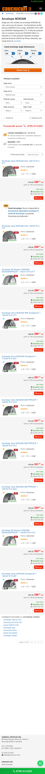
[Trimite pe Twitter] (41, 13)
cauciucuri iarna (9, 630)
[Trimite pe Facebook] (36, 13)
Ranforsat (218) (37, 118)
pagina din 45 (24, 642)
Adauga (39, 198)
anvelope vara (9, 627)
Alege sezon (8, 83)
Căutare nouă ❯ (22, 70)
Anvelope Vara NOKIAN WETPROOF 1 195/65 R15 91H (20, 400)
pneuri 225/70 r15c (11, 625)
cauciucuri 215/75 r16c (12, 622)
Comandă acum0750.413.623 (22, 126)
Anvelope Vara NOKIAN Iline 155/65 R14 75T (20, 226)
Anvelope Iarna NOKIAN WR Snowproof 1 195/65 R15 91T (21, 313)
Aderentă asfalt (28, 99)
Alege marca (8, 91)
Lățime (6, 50)
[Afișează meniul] (40, 9)
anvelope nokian (10, 635)
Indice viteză (27, 107)
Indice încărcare (9, 107)
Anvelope (10, 13)
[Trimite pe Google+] (39, 13)
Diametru (33, 50)
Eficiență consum (9, 99)
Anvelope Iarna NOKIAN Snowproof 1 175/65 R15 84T (19, 357)
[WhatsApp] (40, 763)
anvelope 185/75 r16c (12, 619)
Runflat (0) (9, 118)
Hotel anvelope (7, 764)
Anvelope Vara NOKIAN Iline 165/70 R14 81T (20, 161)
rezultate (17, 41)
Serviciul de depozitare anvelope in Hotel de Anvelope (23, 212)
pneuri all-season (10, 632)
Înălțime (19, 50)
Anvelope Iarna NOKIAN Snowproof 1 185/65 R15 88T (19, 574)
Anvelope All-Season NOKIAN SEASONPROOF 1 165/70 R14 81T (18, 270)
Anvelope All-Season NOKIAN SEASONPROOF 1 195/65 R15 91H (18, 531)
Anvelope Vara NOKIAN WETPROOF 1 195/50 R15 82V (20, 487)
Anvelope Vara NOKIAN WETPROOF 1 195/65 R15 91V (20, 444)
